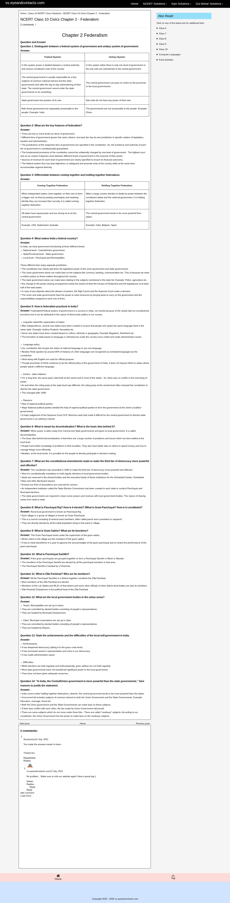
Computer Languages (170, 54)
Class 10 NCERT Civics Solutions (44, 13)
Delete (32, 758)
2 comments (27, 24)
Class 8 (162, 38)
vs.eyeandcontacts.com (24, 3)
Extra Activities (166, 59)
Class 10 (163, 49)
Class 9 (162, 44)
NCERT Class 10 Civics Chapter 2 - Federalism (59, 19)
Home (23, 13)
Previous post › (143, 723)
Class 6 (162, 28)
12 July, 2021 (41, 739)
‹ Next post (24, 723)
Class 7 (162, 33)
